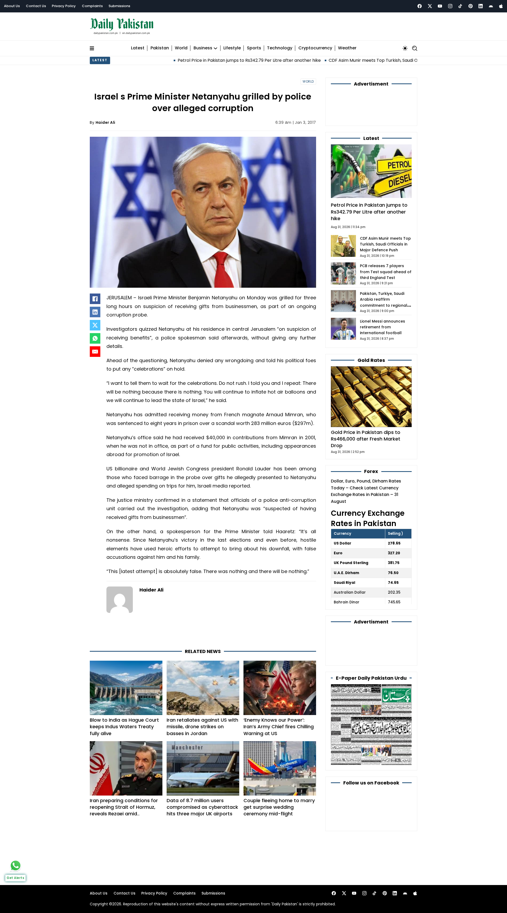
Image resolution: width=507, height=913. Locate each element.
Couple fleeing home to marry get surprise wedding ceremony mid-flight (279, 807)
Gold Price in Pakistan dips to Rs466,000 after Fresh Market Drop (365, 439)
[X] (95, 325)
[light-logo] (123, 26)
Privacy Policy (64, 5)
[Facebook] (419, 6)
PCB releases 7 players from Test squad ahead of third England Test (385, 271)
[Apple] (501, 6)
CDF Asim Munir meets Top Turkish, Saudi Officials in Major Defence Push (352, 60)
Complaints (92, 5)
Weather (347, 48)
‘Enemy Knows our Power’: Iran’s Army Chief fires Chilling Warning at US (278, 726)
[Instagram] (450, 6)
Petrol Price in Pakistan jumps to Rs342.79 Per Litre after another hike (198, 60)
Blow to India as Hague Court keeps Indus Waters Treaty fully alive (124, 726)
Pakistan (160, 48)
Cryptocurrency (315, 48)
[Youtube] (440, 6)
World (181, 48)
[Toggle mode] (405, 48)
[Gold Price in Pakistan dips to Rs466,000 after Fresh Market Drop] (371, 397)
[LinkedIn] (95, 312)
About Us (12, 5)
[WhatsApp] (95, 338)
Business (203, 48)
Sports (254, 48)
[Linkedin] (480, 6)
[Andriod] (491, 6)
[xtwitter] (430, 6)
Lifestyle (232, 48)
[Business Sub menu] (215, 48)
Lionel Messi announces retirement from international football (382, 327)
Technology (279, 48)
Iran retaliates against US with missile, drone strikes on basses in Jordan (202, 726)
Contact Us (36, 5)
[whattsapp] (15, 865)
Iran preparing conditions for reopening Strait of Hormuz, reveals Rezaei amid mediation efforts (124, 810)
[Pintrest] (470, 6)
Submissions (119, 5)
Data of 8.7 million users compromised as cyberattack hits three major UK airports (202, 807)
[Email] (95, 351)
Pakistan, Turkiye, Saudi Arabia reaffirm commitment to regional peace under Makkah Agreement (383, 305)
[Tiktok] (460, 6)
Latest (137, 48)
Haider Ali (105, 122)
